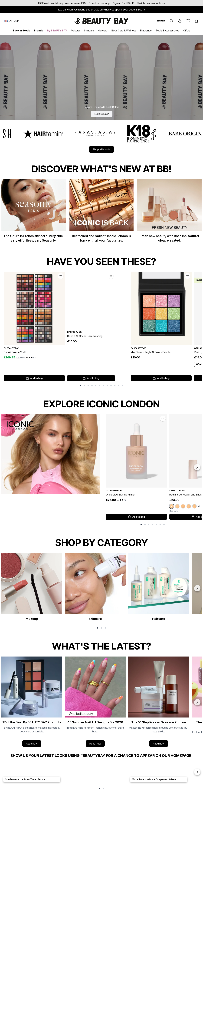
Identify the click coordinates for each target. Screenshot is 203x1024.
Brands (38, 30)
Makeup (75, 30)
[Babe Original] (122, 133)
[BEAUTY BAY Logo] (101, 21)
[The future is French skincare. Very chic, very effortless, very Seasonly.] (33, 212)
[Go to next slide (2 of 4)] (197, 702)
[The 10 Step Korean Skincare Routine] (158, 702)
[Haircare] (158, 588)
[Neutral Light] (177, 506)
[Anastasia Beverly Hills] (29, 133)
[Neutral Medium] (189, 506)
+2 (199, 506)
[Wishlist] (188, 21)
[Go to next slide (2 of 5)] (197, 772)
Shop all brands (101, 149)
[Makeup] (31, 588)
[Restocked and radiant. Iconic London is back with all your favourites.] (101, 212)
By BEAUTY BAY (57, 30)
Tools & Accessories (167, 30)
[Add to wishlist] (60, 276)
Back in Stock (21, 30)
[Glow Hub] (169, 133)
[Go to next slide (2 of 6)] (197, 588)
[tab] (80, 386)
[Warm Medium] (183, 506)
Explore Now (102, 113)
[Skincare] (95, 588)
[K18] (76, 133)
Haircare (102, 30)
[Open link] (34, 308)
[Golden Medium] (194, 506)
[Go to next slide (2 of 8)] (197, 467)
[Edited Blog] (161, 20)
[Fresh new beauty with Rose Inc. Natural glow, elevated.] (169, 212)
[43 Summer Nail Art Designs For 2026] (95, 702)
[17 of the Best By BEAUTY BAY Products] (31, 702)
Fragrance (146, 30)
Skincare (89, 30)
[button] (171, 21)
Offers (186, 30)
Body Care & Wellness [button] (123, 30)
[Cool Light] (171, 506)
